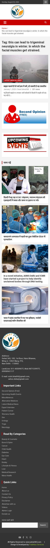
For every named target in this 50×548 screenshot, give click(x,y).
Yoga (4, 424)
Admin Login (7, 511)
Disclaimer (6, 501)
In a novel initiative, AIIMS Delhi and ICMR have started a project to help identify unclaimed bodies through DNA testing (24, 278)
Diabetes (5, 452)
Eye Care (5, 456)
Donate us (6, 514)
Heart (4, 459)
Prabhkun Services (36, 544)
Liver (4, 469)
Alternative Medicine (10, 401)
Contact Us (6, 494)
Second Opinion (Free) (11, 391)
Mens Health (7, 475)
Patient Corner (7, 411)
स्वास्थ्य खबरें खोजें (8, 520)
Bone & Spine (7, 442)
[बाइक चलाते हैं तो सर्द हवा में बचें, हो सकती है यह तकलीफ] (25, 69)
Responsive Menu (45, 2)
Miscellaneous (7, 397)
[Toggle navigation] (5, 22)
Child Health (6, 449)
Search (43, 525)
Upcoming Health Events (11, 394)
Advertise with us (9, 504)
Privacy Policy (7, 497)
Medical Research (9, 472)
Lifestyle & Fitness (9, 466)
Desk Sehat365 (23, 89)
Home (4, 487)
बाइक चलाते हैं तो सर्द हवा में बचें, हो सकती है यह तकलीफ (25, 86)
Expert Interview (8, 407)
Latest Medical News (13, 80)
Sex (3, 417)
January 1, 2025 (10, 89)
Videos (4, 507)
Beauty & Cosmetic (9, 439)
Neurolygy (6, 427)
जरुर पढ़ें (7, 162)
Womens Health (8, 414)
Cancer (5, 446)
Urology (5, 421)
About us (5, 491)
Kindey (4, 462)
